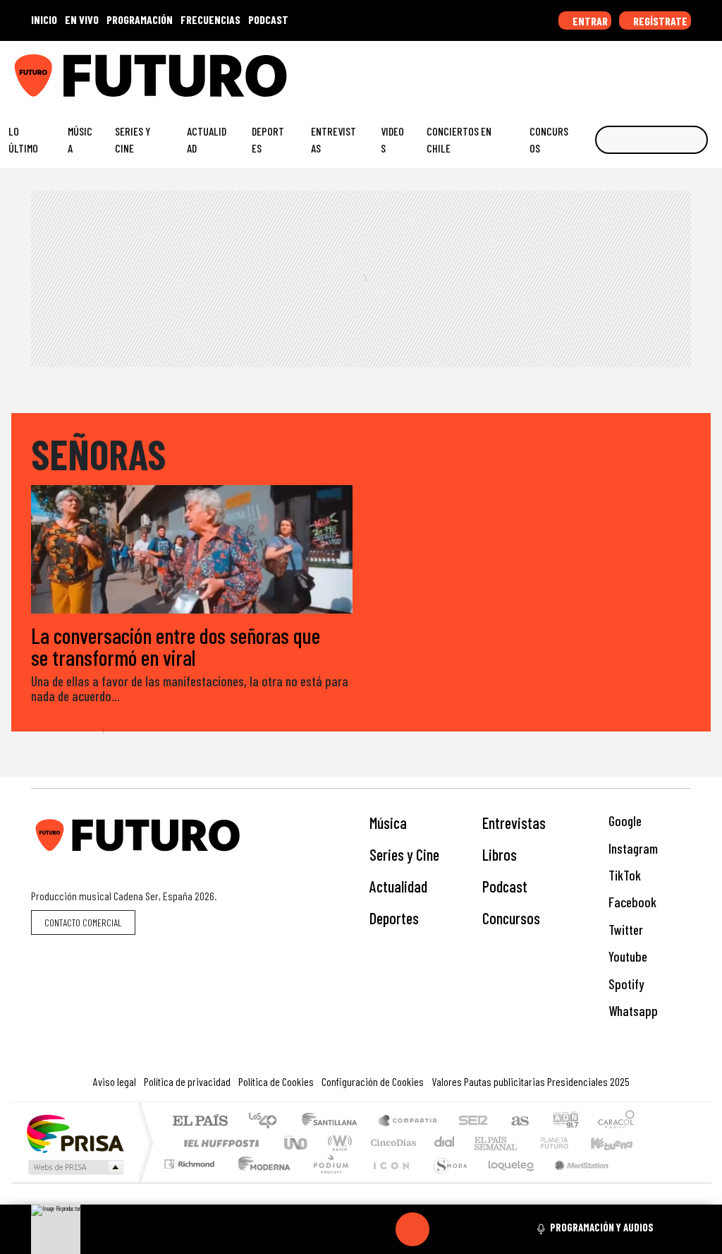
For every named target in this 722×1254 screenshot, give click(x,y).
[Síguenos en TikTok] (598, 70)
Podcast (504, 886)
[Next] (480, 1229)
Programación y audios (602, 1227)
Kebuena (618, 1143)
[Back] (345, 1229)
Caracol (616, 1121)
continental (445, 1143)
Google (624, 821)
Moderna (261, 1181)
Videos (392, 139)
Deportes (268, 139)
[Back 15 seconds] (379, 1229)
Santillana (333, 1121)
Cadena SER (473, 1121)
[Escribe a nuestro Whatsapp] (707, 70)
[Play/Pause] (412, 1229)
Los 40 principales (267, 1121)
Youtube (626, 956)
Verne (524, 1143)
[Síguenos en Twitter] (641, 70)
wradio (337, 1143)
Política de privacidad (187, 1081)
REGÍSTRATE (659, 21)
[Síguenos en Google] (554, 70)
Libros (499, 854)
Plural (327, 1181)
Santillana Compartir (408, 1121)
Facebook (631, 902)
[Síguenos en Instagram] (576, 70)
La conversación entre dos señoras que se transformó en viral (175, 646)
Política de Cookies (276, 1081)
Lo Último (23, 139)
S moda (445, 1181)
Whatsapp (632, 1011)
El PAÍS (200, 1121)
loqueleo (506, 1181)
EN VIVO (82, 19)
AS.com (517, 1121)
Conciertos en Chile (459, 139)
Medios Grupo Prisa (74, 1167)
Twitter (624, 929)
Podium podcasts (191, 1160)
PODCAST (268, 19)
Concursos (549, 139)
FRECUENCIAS (210, 19)
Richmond (191, 1181)
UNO (297, 1143)
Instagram (632, 848)
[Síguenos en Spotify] (685, 70)
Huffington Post (218, 1143)
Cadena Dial (567, 1143)
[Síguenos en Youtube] (663, 70)
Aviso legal (114, 1081)
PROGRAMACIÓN (139, 19)
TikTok (623, 875)
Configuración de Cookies (373, 1081)
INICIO (44, 19)
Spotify (625, 984)
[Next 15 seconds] (446, 1229)
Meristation (574, 1181)
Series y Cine (132, 139)
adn (564, 1121)
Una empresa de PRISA (75, 1133)
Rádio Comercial (637, 1181)
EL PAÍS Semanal (483, 1143)
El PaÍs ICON (388, 1181)
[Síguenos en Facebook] (619, 70)
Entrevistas (333, 139)
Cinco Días (391, 1143)
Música (80, 139)
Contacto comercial (83, 922)
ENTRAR (589, 21)
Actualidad (206, 139)
